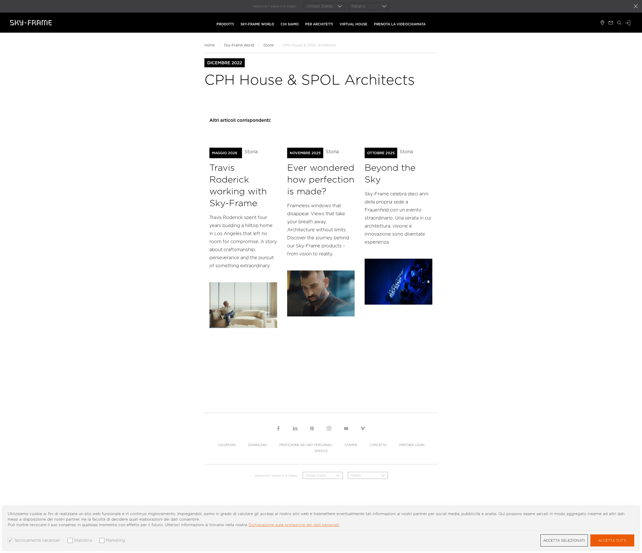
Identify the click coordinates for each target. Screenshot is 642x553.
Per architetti (319, 24)
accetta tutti (612, 540)
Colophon (226, 445)
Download (257, 445)
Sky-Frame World (257, 24)
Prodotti (225, 24)
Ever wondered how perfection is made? (320, 179)
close (636, 6)
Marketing (115, 540)
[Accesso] (627, 23)
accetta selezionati (564, 540)
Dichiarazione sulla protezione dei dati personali (294, 525)
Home (209, 45)
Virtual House (353, 24)
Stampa (351, 445)
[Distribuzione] (602, 23)
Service (321, 451)
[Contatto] (611, 23)
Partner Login (411, 445)
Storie (268, 45)
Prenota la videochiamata (400, 24)
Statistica (83, 540)
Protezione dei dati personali (305, 445)
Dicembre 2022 (224, 62)
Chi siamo (290, 24)
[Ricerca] (619, 23)
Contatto (378, 445)
